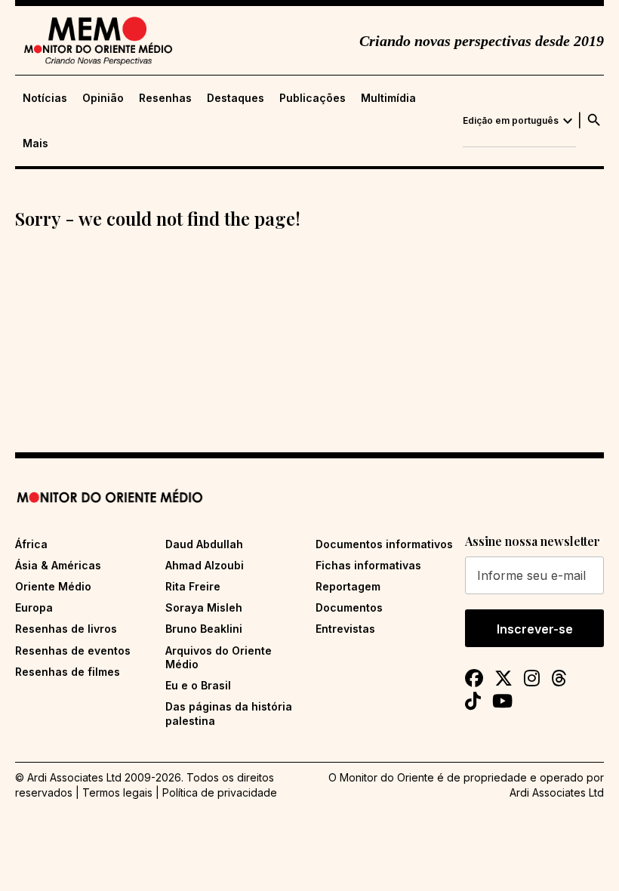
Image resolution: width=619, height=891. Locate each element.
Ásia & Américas (58, 565)
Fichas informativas (368, 565)
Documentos (349, 607)
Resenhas (165, 98)
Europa (34, 607)
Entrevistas (345, 628)
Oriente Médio (53, 586)
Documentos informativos (384, 544)
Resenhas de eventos (73, 650)
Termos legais (117, 792)
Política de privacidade (219, 792)
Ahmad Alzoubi (204, 565)
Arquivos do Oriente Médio (218, 657)
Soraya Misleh (203, 607)
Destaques (235, 98)
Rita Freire (192, 586)
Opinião (103, 98)
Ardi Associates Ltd (557, 792)
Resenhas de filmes (67, 671)
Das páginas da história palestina (228, 713)
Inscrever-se (535, 629)
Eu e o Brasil (198, 685)
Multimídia (388, 98)
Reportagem (348, 586)
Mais (35, 143)
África (31, 544)
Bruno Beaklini (203, 628)
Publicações (312, 98)
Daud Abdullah (204, 544)
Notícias (45, 98)
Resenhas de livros (66, 628)
